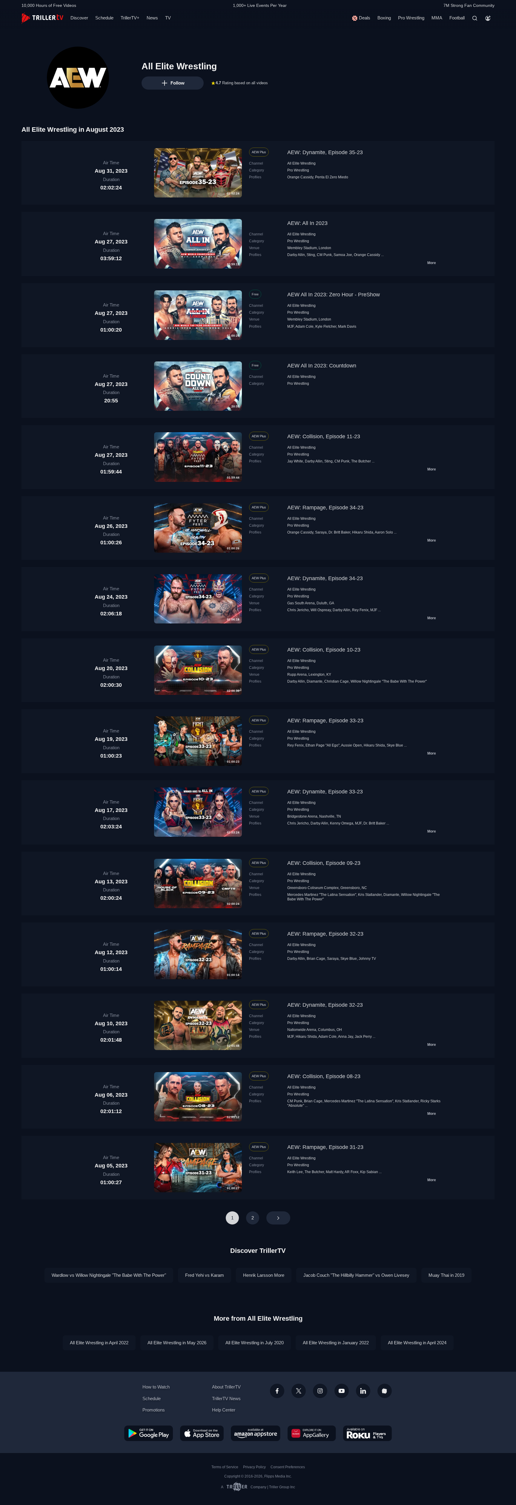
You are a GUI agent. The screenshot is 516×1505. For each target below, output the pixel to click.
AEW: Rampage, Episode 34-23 (325, 508)
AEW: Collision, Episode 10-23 (323, 650)
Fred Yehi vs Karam (204, 1275)
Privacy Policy (254, 1467)
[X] (298, 1391)
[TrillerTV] (42, 18)
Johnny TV (367, 959)
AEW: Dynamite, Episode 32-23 (325, 1005)
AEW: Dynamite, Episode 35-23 (325, 152)
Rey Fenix (360, 610)
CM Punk (324, 255)
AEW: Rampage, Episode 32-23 (325, 934)
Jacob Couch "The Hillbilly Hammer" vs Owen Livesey (356, 1275)
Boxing (384, 17)
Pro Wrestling (411, 17)
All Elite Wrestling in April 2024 (417, 1342)
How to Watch (156, 1386)
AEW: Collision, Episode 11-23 (323, 436)
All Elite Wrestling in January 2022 (336, 1342)
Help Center (223, 1409)
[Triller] (384, 1391)
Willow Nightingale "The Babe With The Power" (389, 681)
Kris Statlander (370, 895)
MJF (290, 326)
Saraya (321, 532)
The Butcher (361, 461)
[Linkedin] (363, 1391)
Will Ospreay (321, 610)
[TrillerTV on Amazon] (255, 1433)
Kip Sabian (369, 1172)
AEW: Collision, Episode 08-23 (323, 1076)
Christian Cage (336, 681)
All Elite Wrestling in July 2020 (254, 1342)
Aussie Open (351, 745)
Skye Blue (395, 745)
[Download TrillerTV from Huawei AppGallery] (312, 1433)
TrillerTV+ (130, 17)
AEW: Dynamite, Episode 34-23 (325, 578)
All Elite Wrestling (301, 163)
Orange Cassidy (300, 177)
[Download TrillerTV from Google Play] (148, 1433)
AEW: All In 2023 (307, 223)
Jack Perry (363, 1037)
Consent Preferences (288, 1467)
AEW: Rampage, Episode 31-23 (325, 1147)
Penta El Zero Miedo (331, 177)
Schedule (104, 17)
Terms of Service (224, 1467)
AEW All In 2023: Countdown (321, 366)
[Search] (474, 18)
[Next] (278, 1217)
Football (457, 17)
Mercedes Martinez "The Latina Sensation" (321, 895)
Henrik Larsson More (263, 1275)
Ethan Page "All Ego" (322, 745)
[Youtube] (341, 1391)
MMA (436, 17)
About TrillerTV (226, 1386)
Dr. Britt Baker (339, 532)
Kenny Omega (341, 823)
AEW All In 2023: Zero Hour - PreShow (333, 295)
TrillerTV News (226, 1398)
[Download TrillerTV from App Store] (202, 1433)
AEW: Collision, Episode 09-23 (323, 863)
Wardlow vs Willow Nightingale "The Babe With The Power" (109, 1275)
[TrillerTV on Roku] (367, 1433)
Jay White (295, 461)
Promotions (153, 1409)
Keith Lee (295, 1172)
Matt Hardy (334, 1172)
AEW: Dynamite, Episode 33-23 (325, 792)
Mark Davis (347, 326)
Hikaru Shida (362, 532)
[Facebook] (277, 1391)
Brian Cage (316, 959)
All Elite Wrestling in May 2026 (177, 1342)
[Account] (487, 18)
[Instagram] (320, 1391)
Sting (311, 255)
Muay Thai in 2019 (446, 1275)
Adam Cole (304, 326)
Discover (79, 17)
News (152, 17)
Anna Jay (345, 1037)
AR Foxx (351, 1172)
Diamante (314, 681)
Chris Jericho (298, 610)
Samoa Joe (343, 255)
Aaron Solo (384, 532)
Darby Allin (296, 255)
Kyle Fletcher (325, 326)
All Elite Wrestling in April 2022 (99, 1342)
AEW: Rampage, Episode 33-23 (325, 721)
